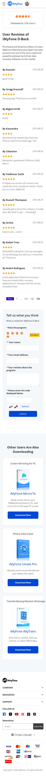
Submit (23, 413)
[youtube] (16, 714)
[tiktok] (34, 714)
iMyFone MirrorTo (23, 493)
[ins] (23, 714)
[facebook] (4, 714)
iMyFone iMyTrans (23, 631)
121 (26, 298)
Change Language (23, 734)
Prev (10, 298)
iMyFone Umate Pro (23, 564)
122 (32, 298)
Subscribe (38, 726)
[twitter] (10, 714)
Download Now (23, 515)
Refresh (25, 406)
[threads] (28, 714)
